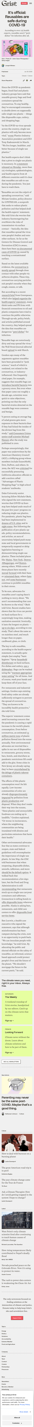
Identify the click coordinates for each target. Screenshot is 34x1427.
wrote (11, 135)
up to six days (8, 628)
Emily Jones (5, 1286)
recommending (9, 889)
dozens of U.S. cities (11, 523)
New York (18, 560)
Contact (4, 1361)
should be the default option (15, 872)
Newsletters (5, 1381)
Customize (15, 1423)
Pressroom (5, 1369)
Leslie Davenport (10, 1161)
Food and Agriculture (8, 1344)
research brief (8, 295)
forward (12, 573)
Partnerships (6, 1367)
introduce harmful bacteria (14, 385)
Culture (21, 1114)
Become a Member (7, 1387)
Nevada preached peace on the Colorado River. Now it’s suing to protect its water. (16, 1268)
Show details (24, 1412)
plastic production (10, 801)
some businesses (18, 580)
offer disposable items (12, 902)
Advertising (5, 1389)
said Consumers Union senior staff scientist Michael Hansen (16, 436)
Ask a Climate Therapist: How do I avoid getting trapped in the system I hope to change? (17, 1195)
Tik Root (4, 1186)
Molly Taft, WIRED (7, 1259)
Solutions (5, 1336)
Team (3, 1359)
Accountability (6, 1339)
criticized (24, 468)
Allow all (17, 1417)
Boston (22, 563)
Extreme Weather (7, 1341)
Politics (4, 1333)
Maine (9, 560)
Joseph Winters (10, 65)
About (4, 1356)
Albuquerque (8, 563)
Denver (27, 560)
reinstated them (11, 576)
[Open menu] (30, 3)
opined (11, 350)
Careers (4, 1364)
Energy (4, 1331)
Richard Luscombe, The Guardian (12, 1244)
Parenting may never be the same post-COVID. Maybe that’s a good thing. (17, 1103)
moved (5, 573)
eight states (7, 526)
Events (4, 1384)
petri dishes (18, 332)
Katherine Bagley (7, 1174)
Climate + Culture (27, 76)
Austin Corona (6, 1274)
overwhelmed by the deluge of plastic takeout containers (16, 772)
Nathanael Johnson (11, 1114)
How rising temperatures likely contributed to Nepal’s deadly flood (16, 1253)
